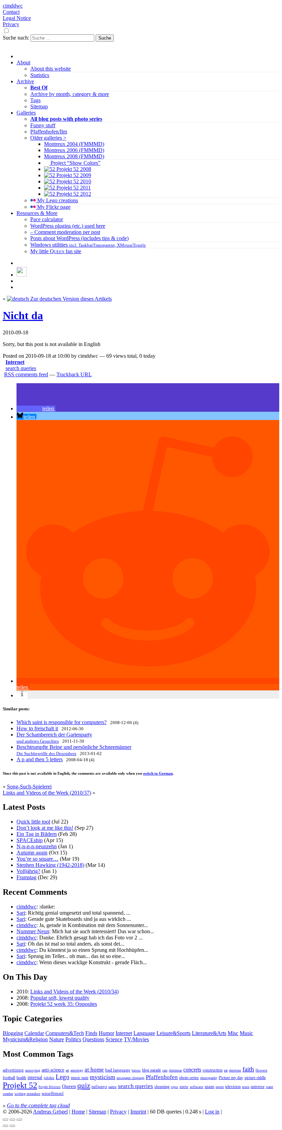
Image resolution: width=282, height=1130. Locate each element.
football (9, 1077)
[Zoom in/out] (19, 1120)
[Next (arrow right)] (12, 1126)
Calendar (34, 1033)
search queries (21, 368)
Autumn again (32, 852)
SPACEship (30, 840)
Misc (233, 1033)
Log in (212, 1112)
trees (245, 1087)
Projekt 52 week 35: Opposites (63, 1004)
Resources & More (37, 213)
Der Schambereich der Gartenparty (54, 738)
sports (220, 1087)
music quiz (79, 1078)
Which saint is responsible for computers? (62, 722)
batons (136, 1070)
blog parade (151, 1070)
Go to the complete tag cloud (38, 1105)
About (23, 62)
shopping (162, 1087)
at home (94, 1069)
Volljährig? (28, 871)
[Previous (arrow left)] (5, 1126)
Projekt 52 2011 (73, 188)
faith (248, 1069)
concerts (192, 1069)
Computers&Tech (64, 1033)
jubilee (49, 1078)
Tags (35, 100)
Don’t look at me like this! (45, 828)
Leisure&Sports (173, 1033)
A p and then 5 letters (40, 759)
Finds (91, 1033)
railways (99, 1086)
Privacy (11, 24)
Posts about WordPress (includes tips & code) (79, 238)
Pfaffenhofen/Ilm (48, 131)
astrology (76, 1070)
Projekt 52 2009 (73, 175)
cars (164, 1070)
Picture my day (231, 1078)
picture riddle (255, 1077)
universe (257, 1086)
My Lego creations (57, 200)
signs (174, 1087)
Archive (25, 81)
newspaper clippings (130, 1078)
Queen (69, 1086)
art (67, 1070)
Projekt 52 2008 (73, 169)
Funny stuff (42, 125)
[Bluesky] (22, 275)
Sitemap (39, 106)
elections (235, 1070)
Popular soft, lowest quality (59, 998)
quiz (83, 1085)
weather (8, 1094)
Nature (56, 1039)
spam (209, 1086)
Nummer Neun (33, 931)
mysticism (102, 1077)
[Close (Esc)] (5, 1120)
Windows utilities (88, 245)
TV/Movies (136, 1039)
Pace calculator (46, 219)
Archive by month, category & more (69, 94)
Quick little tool (33, 822)
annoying (32, 1070)
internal (35, 1077)
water (269, 1087)
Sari (21, 913)
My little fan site (55, 251)
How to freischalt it (37, 728)
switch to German (158, 773)
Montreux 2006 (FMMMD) (74, 150)
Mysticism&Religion (25, 1039)
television (233, 1086)
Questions (93, 1039)
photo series (189, 1077)
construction (213, 1070)
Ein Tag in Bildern (37, 834)
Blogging (13, 1033)
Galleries (26, 113)
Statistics (39, 75)
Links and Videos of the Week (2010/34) (74, 991)
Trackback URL (74, 374)
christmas (175, 1070)
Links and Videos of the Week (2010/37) (47, 793)
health (21, 1077)
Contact (11, 12)
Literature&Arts (209, 1033)
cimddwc (13, 6)
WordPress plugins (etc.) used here (67, 226)
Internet (15, 362)
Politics (73, 1039)
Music (246, 1033)
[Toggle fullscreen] (12, 1120)
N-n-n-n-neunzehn (37, 846)
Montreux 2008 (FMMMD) (74, 156)
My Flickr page (53, 207)
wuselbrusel (53, 1093)
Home (78, 1112)
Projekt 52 (20, 1085)
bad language (117, 1070)
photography (208, 1078)
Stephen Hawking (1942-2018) (50, 865)
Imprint (138, 1112)
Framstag (26, 877)
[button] (36, 408)
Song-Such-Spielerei (29, 786)
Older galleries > (48, 138)
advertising (13, 1070)
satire (112, 1087)
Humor (106, 1033)
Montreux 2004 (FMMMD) (74, 144)
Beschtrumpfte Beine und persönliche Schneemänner (74, 750)
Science (114, 1039)
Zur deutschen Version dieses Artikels (70, 299)
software (196, 1087)
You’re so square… (37, 859)
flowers (261, 1070)
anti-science (53, 1070)
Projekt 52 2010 (73, 181)
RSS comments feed (26, 374)
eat (226, 1070)
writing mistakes (27, 1093)
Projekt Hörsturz (50, 1087)
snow (184, 1087)
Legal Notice (17, 18)
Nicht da (23, 315)
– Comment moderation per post (65, 232)
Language (144, 1033)
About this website (50, 69)
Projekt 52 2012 (73, 194)
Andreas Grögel (50, 1112)
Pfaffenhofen (162, 1077)
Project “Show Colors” (74, 163)
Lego (62, 1076)
